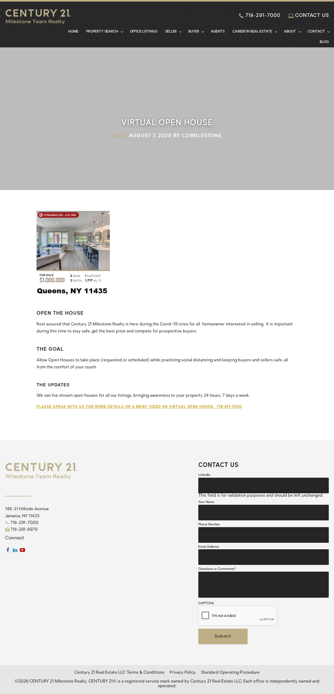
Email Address (208, 546)
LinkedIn (204, 475)
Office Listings (143, 31)
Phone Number (209, 524)
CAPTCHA (206, 603)
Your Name (206, 502)
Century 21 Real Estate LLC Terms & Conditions (119, 673)
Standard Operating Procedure (230, 673)
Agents (218, 31)
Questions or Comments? (217, 569)
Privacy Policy (183, 673)
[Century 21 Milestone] (37, 20)
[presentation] (238, 616)
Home (73, 31)
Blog (324, 42)
